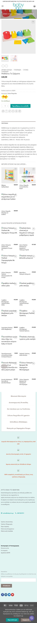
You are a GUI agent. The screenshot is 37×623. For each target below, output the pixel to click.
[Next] (32, 36)
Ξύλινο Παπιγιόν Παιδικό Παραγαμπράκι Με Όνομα (6, 275)
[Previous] (4, 36)
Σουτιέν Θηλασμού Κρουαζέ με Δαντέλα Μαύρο (6, 381)
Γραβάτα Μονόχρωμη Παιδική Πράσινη (24, 329)
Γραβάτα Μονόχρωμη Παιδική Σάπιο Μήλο (5, 302)
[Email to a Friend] (13, 111)
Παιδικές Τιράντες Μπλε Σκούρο (24, 354)
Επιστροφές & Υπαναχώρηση (10, 546)
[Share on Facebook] (6, 111)
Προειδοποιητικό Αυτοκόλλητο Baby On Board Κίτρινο (6, 355)
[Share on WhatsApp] (3, 111)
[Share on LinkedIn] (19, 111)
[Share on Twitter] (9, 111)
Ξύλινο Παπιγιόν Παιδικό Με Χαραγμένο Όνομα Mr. (6, 247)
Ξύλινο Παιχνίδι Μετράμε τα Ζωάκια (5, 212)
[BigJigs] (4, 97)
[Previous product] (6, 66)
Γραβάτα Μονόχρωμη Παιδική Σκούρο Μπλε (24, 302)
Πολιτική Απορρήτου (7, 529)
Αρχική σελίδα (7, 14)
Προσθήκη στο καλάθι (20, 106)
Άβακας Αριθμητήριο (5, 186)
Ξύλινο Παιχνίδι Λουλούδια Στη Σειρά (23, 186)
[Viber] (31, 618)
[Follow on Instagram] (5, 594)
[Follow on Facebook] (2, 594)
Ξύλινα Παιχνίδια (28, 14)
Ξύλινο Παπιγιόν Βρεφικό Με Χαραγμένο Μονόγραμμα (24, 382)
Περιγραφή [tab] (4, 123)
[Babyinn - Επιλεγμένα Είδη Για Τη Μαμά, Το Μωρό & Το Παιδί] (18, 6)
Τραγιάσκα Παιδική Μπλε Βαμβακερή (6, 328)
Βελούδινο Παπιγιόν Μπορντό (24, 273)
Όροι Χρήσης (5, 526)
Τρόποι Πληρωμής (6, 524)
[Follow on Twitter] (9, 594)
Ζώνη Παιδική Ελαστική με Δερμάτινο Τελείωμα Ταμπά (24, 247)
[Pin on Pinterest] (16, 111)
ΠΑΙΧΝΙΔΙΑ (17, 14)
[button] (2, 6)
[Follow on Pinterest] (12, 594)
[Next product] (3, 66)
